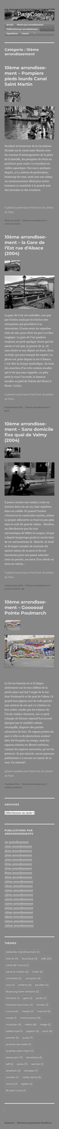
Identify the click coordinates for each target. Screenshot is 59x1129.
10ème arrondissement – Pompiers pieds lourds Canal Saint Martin (26, 76)
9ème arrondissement (18, 877)
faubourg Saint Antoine (22, 991)
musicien (13, 1024)
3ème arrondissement (18, 850)
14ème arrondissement (19, 899)
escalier (41, 984)
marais (28, 1011)
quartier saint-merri (20, 1050)
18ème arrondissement (19, 916)
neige (45, 1024)
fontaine (13, 998)
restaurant (14, 1057)
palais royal (14, 1031)
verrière (12, 1077)
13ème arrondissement (19, 894)
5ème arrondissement (18, 859)
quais (27, 1037)
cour (10, 984)
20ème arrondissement (19, 925)
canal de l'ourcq (17, 965)
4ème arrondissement (18, 855)
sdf (22, 589)
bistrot (12, 958)
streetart (17, 787)
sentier (37, 1064)
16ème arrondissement (19, 908)
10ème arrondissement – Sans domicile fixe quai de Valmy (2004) (29, 432)
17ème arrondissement (19, 912)
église (26, 1083)
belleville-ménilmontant (22, 951)
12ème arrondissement (19, 890)
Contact (25, 33)
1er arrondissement (17, 842)
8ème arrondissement (18, 872)
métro (30, 1024)
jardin (41, 998)
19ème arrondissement (19, 921)
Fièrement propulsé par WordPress (34, 1123)
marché (44, 1011)
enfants (8, 787)
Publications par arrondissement (22, 29)
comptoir (32, 978)
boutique (29, 958)
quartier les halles (18, 1044)
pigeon (32, 1031)
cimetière (14, 978)
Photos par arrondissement (30, 25)
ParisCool (9, 1123)
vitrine (11, 1083)
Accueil (9, 25)
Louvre (12, 1011)
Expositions (12, 33)
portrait (12, 1037)
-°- (34, 33)
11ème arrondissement (19, 886)
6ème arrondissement (18, 864)
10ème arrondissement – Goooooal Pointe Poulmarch (26, 607)
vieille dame (31, 1077)
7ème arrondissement (18, 868)
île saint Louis (16, 1090)
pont (47, 1031)
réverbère (34, 1057)
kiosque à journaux (19, 1004)
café (46, 958)
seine (22, 1064)
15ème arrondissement (19, 903)
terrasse (31, 1070)
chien (37, 971)
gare (7, 410)
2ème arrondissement (18, 846)
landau (42, 1004)
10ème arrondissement (34, 220)
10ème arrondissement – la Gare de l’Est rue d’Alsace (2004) (26, 245)
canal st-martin (12, 223)
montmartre (30, 1017)
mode (11, 1017)
